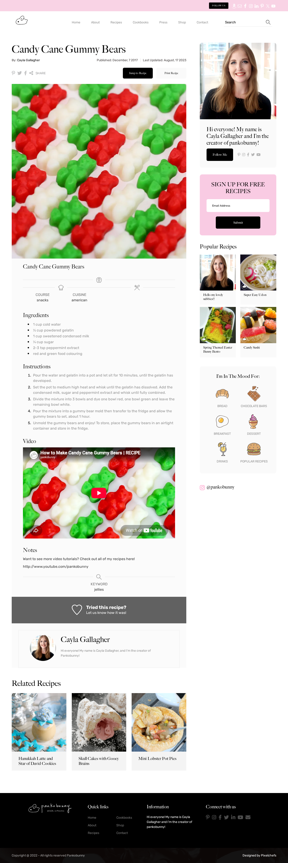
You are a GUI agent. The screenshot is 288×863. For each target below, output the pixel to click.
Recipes (93, 833)
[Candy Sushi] (258, 325)
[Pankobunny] (22, 20)
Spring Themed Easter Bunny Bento (217, 349)
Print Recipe (171, 73)
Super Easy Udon (255, 295)
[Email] (247, 817)
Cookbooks (124, 818)
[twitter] (226, 817)
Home (92, 818)
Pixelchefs (268, 855)
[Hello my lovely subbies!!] (218, 273)
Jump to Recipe (137, 73)
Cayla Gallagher (28, 60)
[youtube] (240, 817)
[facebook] (220, 817)
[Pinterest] (208, 817)
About (92, 825)
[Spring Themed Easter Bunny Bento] (218, 325)
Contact (122, 833)
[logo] (50, 808)
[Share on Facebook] (25, 73)
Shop (120, 825)
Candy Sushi (252, 347)
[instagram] (214, 817)
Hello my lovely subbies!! (213, 297)
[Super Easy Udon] (258, 273)
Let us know (96, 613)
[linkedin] (233, 817)
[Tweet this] (19, 73)
